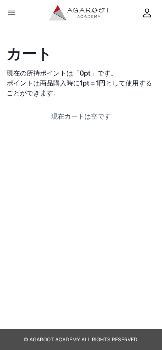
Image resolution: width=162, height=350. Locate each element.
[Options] (11, 13)
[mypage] (147, 13)
